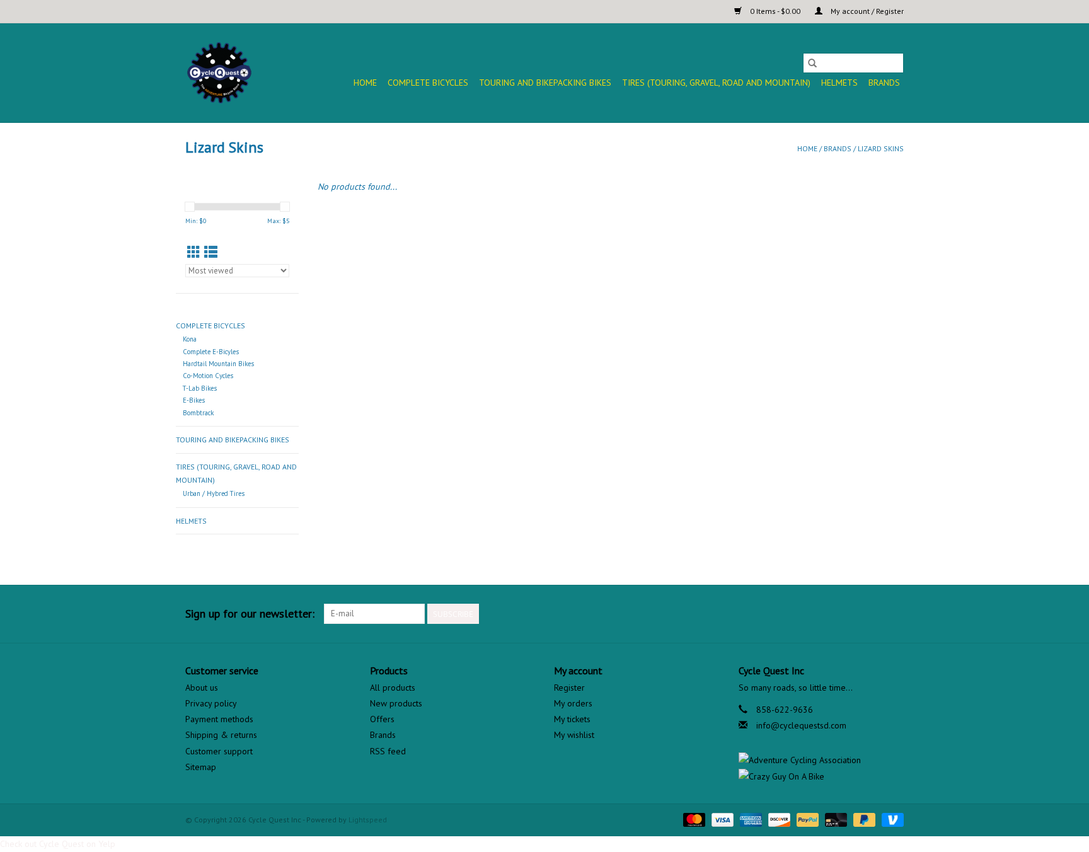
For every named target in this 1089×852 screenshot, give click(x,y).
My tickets (572, 719)
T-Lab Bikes (200, 388)
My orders (573, 703)
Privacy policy (211, 703)
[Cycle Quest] (220, 72)
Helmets (839, 82)
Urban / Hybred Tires (214, 493)
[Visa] (721, 819)
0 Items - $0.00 (775, 11)
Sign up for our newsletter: (249, 613)
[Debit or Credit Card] (835, 819)
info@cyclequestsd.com (801, 725)
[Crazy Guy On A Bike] (821, 777)
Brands (884, 82)
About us (201, 687)
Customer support (219, 751)
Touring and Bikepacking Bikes (545, 82)
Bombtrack (198, 412)
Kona (190, 339)
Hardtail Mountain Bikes (218, 363)
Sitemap (200, 767)
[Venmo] (890, 819)
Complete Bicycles (428, 82)
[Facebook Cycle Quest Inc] (848, 614)
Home (365, 82)
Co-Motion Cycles (208, 375)
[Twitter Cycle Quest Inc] (871, 614)
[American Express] (749, 819)
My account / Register (866, 11)
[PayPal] (806, 819)
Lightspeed (368, 819)
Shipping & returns (221, 734)
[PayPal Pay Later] (863, 819)
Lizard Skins (881, 148)
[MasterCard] (693, 819)
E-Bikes (194, 400)
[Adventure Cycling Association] (821, 760)
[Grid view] (193, 252)
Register (569, 687)
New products (396, 703)
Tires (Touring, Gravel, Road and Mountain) (716, 82)
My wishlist (574, 734)
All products (392, 687)
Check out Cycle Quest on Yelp (57, 843)
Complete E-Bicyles (211, 351)
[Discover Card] (778, 819)
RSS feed (388, 751)
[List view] (210, 252)
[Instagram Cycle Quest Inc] (894, 614)
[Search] (812, 63)
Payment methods (219, 719)
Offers (382, 719)
